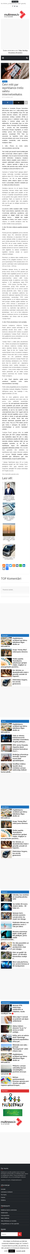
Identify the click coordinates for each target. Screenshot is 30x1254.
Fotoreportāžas (5, 1215)
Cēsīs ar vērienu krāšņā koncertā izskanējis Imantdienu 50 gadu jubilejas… (21, 739)
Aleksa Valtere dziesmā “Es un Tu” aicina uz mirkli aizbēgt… (19, 1029)
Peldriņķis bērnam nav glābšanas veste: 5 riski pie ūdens (21, 924)
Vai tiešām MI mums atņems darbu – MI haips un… (20, 906)
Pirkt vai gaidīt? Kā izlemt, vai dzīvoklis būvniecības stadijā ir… (20, 955)
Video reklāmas (5, 1218)
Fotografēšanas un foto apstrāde (10, 1223)
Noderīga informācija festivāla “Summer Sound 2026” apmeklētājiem (20, 757)
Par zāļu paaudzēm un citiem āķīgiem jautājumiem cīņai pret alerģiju (21, 946)
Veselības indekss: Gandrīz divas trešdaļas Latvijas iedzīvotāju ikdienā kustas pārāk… (13, 768)
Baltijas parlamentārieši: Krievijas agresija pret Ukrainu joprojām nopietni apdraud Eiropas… (15, 1081)
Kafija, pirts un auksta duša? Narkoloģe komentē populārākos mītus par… (21, 1038)
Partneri (3, 1197)
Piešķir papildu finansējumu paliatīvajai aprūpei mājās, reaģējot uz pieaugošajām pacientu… (14, 663)
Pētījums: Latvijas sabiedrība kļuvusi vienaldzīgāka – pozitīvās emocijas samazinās (13, 1070)
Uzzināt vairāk (20, 1251)
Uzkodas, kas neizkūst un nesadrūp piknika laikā (21, 897)
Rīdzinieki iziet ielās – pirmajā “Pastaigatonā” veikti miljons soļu (20, 1048)
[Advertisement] (15, 34)
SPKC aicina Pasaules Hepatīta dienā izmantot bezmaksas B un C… (20, 748)
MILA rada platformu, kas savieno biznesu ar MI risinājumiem (21, 964)
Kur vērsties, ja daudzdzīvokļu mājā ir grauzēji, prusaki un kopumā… (21, 673)
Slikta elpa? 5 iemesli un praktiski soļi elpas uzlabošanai (20, 1019)
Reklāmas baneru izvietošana (9, 1210)
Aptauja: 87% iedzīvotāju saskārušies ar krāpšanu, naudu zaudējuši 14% (13, 1009)
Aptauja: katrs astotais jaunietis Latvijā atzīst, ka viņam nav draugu (19, 916)
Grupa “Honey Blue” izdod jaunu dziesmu (20, 651)
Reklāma (3, 1200)
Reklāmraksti (4, 1212)
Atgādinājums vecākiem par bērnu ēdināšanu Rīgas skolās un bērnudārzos (14, 642)
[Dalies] (7, 102)
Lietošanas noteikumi (6, 1192)
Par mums (3, 1194)
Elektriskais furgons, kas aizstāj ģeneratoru (20, 682)
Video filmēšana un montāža (8, 1221)
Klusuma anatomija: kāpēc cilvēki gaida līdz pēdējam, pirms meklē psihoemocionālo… (14, 936)
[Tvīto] (18, 102)
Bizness (5, 81)
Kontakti (3, 1189)
